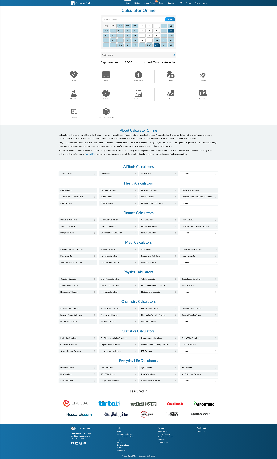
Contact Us (90, 154)
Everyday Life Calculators (138, 361)
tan (135, 26)
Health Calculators (138, 183)
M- (171, 40)
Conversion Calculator (125, 434)
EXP (156, 40)
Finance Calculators (138, 213)
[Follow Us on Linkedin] (77, 443)
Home (119, 431)
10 (135, 35)
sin (120, 26)
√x (106, 40)
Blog (118, 439)
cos (127, 26)
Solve (170, 19)
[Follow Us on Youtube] (85, 443)
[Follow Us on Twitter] (81, 443)
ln (127, 40)
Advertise (161, 439)
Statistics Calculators (138, 331)
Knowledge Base (123, 445)
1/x (120, 45)
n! (135, 45)
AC (156, 45)
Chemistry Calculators (138, 302)
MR (171, 45)
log (135, 40)
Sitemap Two (121, 450)
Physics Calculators (138, 272)
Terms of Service (164, 434)
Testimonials (163, 442)
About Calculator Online (125, 437)
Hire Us (119, 442)
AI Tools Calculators (138, 167)
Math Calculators (138, 242)
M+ (171, 35)
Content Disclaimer (165, 437)
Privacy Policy (163, 431)
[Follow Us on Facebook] (73, 443)
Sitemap (119, 448)
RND (149, 45)
